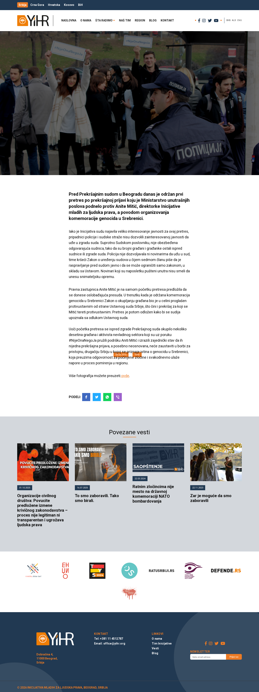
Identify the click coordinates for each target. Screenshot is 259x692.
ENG (239, 20)
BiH (80, 4)
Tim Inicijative (162, 643)
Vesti (155, 648)
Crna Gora (37, 4)
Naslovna (68, 20)
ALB (234, 20)
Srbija (23, 4)
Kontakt (167, 20)
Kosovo (69, 4)
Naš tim (125, 20)
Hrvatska (54, 4)
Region (140, 20)
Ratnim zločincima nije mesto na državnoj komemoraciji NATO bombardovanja (153, 494)
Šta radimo (104, 20)
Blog (153, 20)
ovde (124, 376)
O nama (85, 20)
